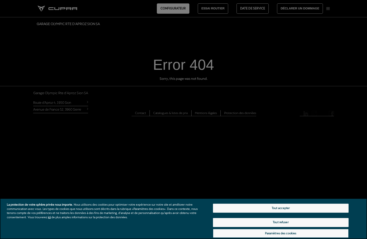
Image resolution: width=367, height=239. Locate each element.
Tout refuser (281, 222)
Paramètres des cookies (280, 233)
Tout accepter (281, 208)
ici (49, 217)
